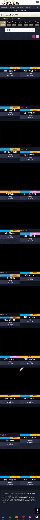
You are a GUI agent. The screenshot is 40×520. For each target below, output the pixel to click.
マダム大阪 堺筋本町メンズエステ (15, 493)
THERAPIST (20, 7)
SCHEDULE (4, 7)
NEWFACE (12, 7)
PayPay (36, 7)
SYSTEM (28, 7)
